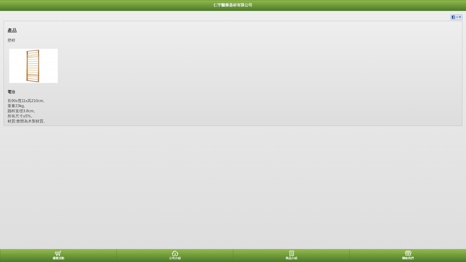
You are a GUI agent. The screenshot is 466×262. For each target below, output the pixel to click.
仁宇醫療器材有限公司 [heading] (233, 5)
